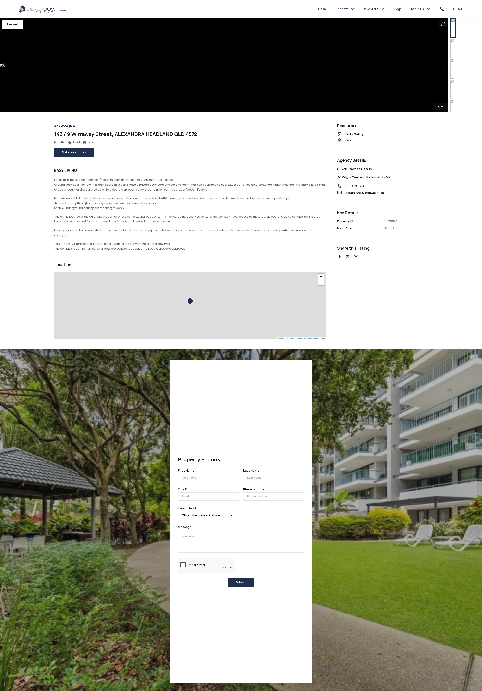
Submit (240, 582)
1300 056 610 (354, 186)
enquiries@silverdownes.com (365, 193)
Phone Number (254, 489)
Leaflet (281, 338)
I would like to (188, 508)
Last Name (251, 470)
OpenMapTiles (300, 338)
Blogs (398, 9)
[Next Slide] (444, 65)
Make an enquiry (74, 152)
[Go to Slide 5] (452, 110)
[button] (224, 65)
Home (322, 9)
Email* (182, 489)
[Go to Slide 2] (452, 48)
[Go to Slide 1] (453, 28)
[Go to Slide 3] (452, 69)
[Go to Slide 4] (452, 89)
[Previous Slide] (4, 65)
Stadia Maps (290, 338)
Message (184, 527)
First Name (186, 470)
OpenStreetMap (312, 338)
